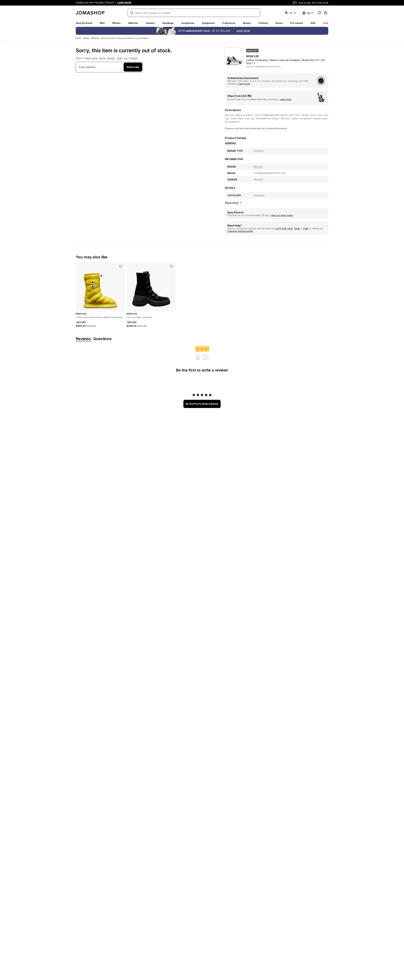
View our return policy (282, 215)
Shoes (279, 23)
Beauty (247, 23)
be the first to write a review (202, 403)
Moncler (95, 38)
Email (297, 228)
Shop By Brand (84, 23)
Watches (133, 23)
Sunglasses (187, 23)
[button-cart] (325, 13)
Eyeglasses (208, 23)
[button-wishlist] (319, 13)
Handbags (168, 23)
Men (102, 23)
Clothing (263, 23)
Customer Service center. (240, 231)
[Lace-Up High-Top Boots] (172, 266)
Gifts (313, 23)
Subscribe (133, 67)
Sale (325, 23)
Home (78, 38)
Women (116, 23)
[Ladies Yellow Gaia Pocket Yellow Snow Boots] (121, 266)
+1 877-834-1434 (283, 228)
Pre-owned (296, 23)
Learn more (244, 83)
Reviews (83, 339)
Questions (102, 339)
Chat (305, 228)
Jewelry (150, 23)
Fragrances (228, 23)
